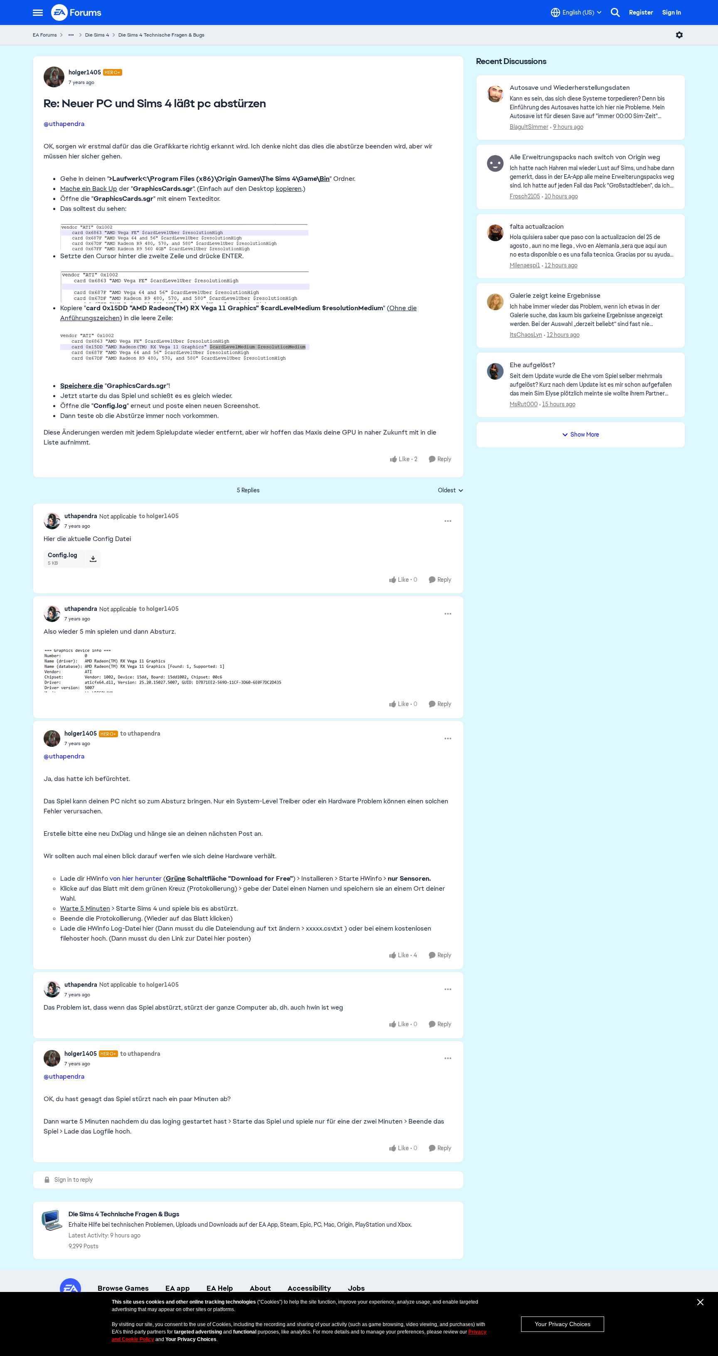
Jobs (356, 1288)
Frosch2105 (525, 196)
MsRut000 (524, 404)
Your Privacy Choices (562, 1324)
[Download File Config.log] (93, 559)
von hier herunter (136, 878)
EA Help (220, 1288)
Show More (584, 434)
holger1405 (85, 72)
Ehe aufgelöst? (532, 365)
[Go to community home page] (76, 12)
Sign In (671, 12)
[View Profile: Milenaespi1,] (495, 233)
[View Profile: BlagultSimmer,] (495, 94)
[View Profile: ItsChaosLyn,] (495, 302)
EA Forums (45, 35)
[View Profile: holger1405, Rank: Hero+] (54, 77)
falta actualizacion (537, 226)
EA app (177, 1288)
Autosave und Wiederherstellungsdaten (570, 88)
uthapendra (80, 516)
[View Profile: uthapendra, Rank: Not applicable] (52, 521)
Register (641, 12)
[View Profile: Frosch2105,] (495, 163)
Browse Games (123, 1288)
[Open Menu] (679, 35)
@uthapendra (64, 123)
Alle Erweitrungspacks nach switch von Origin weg (585, 157)
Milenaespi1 (525, 265)
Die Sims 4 (97, 35)
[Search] (615, 12)
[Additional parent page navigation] (71, 35)
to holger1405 (159, 516)
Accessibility (309, 1288)
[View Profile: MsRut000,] (495, 371)
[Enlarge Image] (256, 237)
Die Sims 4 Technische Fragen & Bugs (161, 35)
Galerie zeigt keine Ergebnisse (555, 295)
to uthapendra (140, 733)
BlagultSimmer (529, 127)
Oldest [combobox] (451, 491)
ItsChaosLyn (526, 334)
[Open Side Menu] (38, 12)
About (260, 1288)
